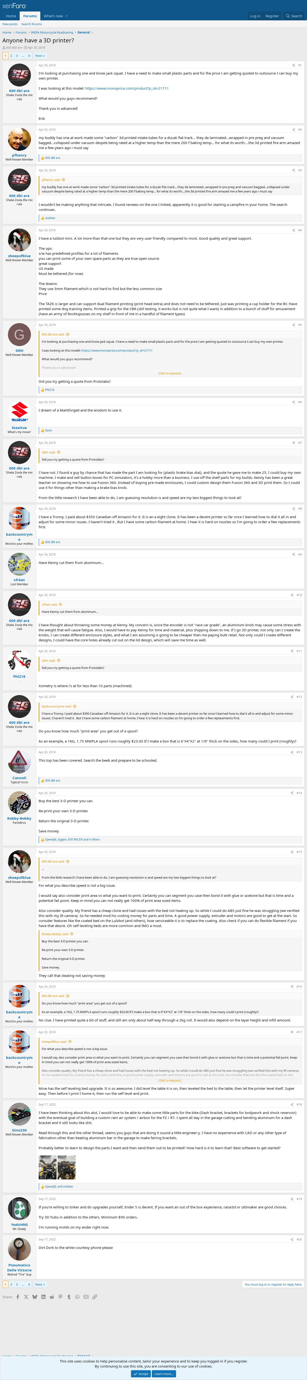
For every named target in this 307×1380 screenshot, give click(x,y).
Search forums (31, 24)
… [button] (23, 55)
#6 (300, 402)
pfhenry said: (51, 180)
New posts (10, 24)
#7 (300, 443)
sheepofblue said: (54, 1041)
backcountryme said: (56, 706)
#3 (300, 170)
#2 (300, 130)
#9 (300, 554)
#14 (299, 793)
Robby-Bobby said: (55, 934)
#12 (299, 697)
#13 (299, 752)
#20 (299, 1239)
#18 (299, 1104)
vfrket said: (49, 604)
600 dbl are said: (53, 334)
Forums (30, 15)
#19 (299, 1199)
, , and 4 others (72, 839)
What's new (53, 15)
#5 (300, 325)
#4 (300, 230)
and (59, 1187)
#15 (299, 852)
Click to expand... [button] (171, 373)
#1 (300, 65)
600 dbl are (14, 47)
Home (11, 15)
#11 (299, 651)
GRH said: (48, 452)
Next (38, 55)
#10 (299, 595)
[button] (66, 16)
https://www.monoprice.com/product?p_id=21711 (127, 88)
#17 (299, 1032)
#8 (300, 509)
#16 (299, 987)
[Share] (293, 65)
